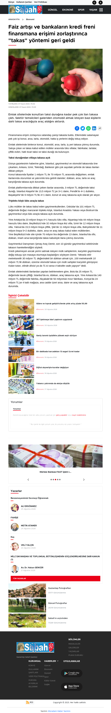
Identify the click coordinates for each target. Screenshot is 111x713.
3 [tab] (55, 479)
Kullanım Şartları (24, 2)
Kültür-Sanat (49, 681)
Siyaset (47, 673)
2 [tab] (53, 479)
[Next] (83, 478)
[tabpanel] (55, 464)
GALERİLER (73, 648)
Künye (11, 2)
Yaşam (93, 10)
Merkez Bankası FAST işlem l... (55, 472)
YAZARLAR (73, 651)
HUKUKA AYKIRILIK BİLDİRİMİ (33, 683)
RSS (31, 702)
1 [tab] (51, 479)
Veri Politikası (40, 2)
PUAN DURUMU (75, 655)
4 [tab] (57, 479)
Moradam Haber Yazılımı (59, 711)
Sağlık (47, 685)
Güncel (52, 10)
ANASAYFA (14, 19)
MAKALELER (74, 644)
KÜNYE (32, 666)
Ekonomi (67, 10)
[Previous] (27, 478)
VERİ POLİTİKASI (36, 676)
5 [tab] (60, 479)
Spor (81, 10)
